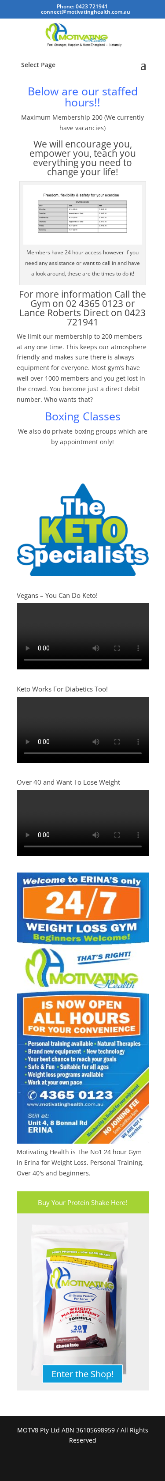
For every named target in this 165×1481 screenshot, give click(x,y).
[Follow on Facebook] (72, 1463)
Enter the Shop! (82, 1374)
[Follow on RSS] (93, 1463)
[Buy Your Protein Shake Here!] (83, 1301)
